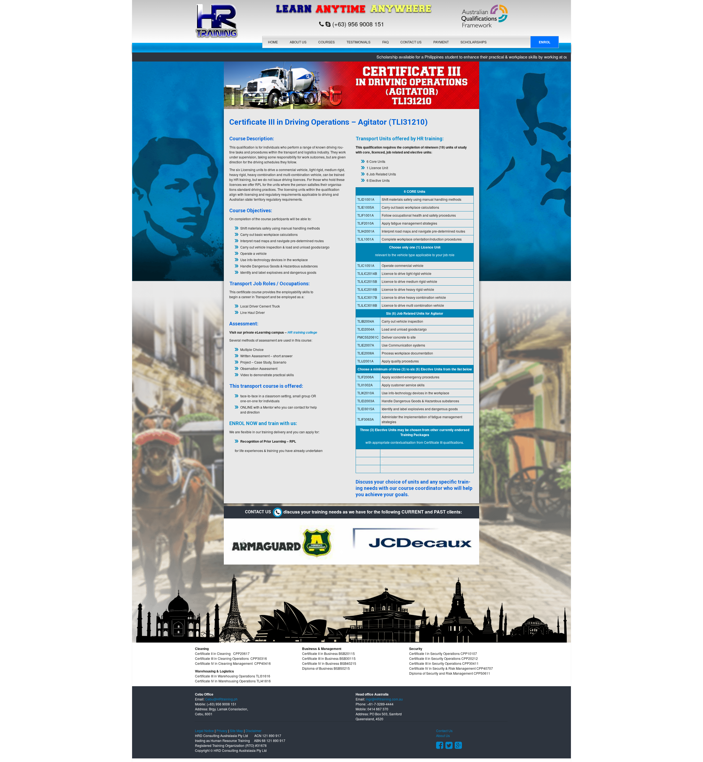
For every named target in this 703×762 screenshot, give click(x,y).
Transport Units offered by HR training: (400, 138)
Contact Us (411, 42)
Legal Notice (204, 730)
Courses (326, 42)
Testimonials (358, 42)
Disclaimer (253, 730)
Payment (441, 42)
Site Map (236, 730)
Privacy (221, 730)
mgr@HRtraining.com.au (384, 699)
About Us (298, 42)
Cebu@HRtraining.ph (221, 699)
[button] (243, 541)
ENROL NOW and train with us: (263, 423)
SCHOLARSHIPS (474, 42)
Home (273, 42)
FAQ (385, 42)
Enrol (544, 42)
